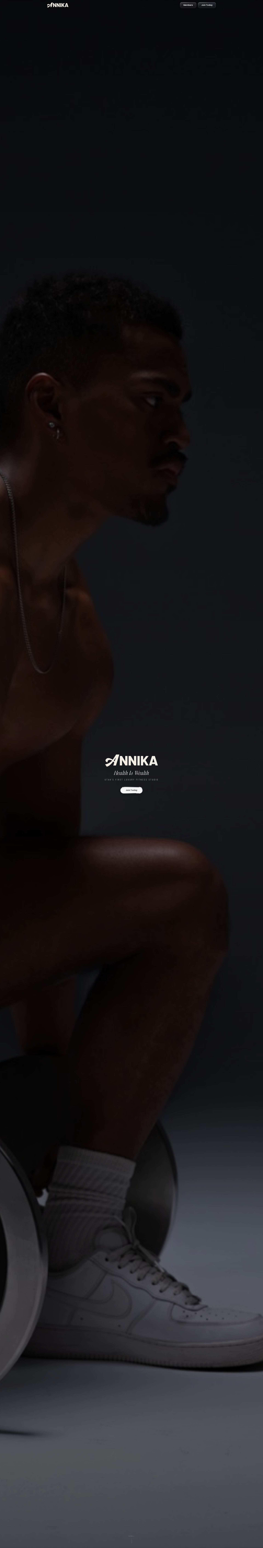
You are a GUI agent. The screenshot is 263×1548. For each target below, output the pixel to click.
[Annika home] (57, 5)
